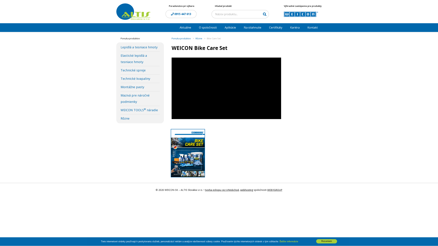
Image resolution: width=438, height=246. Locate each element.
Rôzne (125, 118)
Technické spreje (133, 70)
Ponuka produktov (181, 38)
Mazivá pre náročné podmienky (135, 98)
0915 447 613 (182, 14)
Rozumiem (326, 241)
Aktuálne (185, 27)
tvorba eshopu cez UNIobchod (222, 190)
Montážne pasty (132, 87)
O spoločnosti (208, 27)
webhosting (246, 190)
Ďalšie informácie (289, 241)
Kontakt (312, 27)
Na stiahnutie (252, 27)
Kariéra (295, 27)
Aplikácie (230, 27)
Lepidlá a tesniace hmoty (139, 47)
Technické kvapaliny (135, 79)
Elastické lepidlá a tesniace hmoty (134, 58)
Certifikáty (275, 27)
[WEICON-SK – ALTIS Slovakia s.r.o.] (133, 11)
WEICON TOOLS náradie (139, 110)
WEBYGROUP (274, 190)
